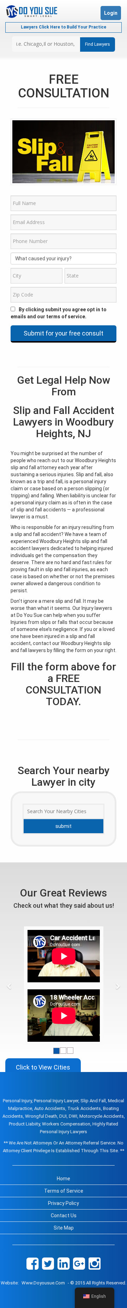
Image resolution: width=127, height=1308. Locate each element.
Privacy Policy (63, 1203)
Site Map (64, 1228)
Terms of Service (63, 1191)
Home (63, 1178)
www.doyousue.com (43, 1282)
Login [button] (110, 13)
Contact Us (64, 1215)
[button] (9, 985)
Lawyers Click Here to (63, 27)
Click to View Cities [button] (43, 1067)
